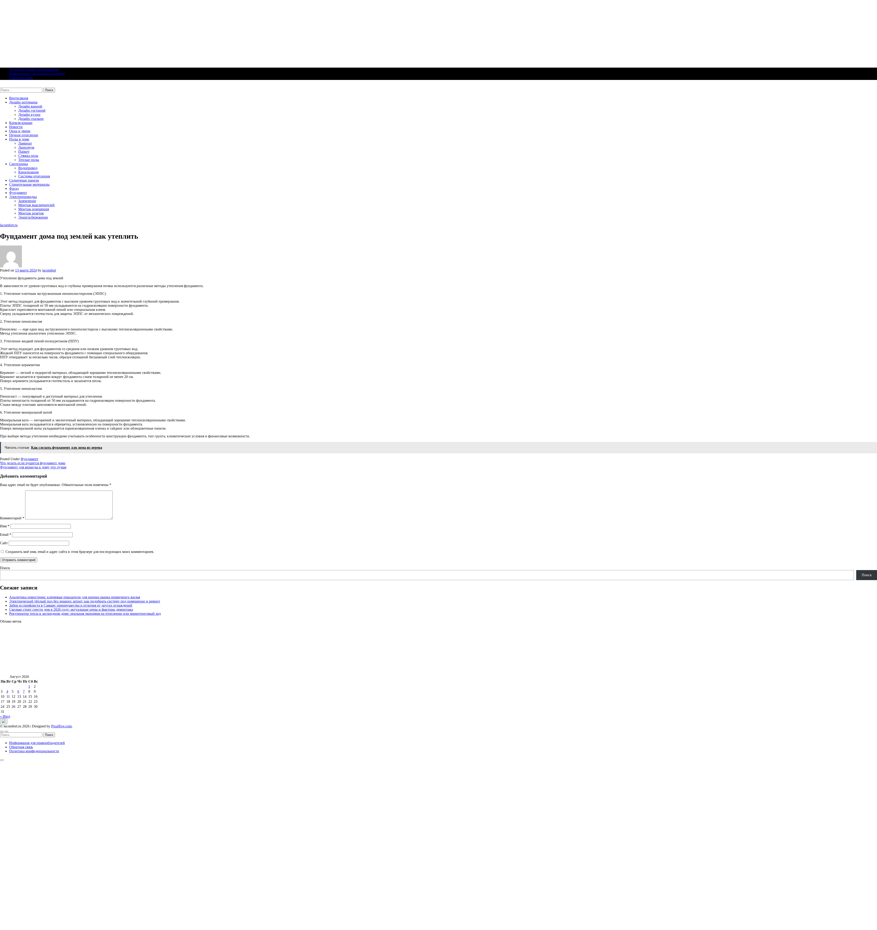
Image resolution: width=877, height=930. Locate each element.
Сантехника (18, 164)
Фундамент (18, 193)
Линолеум (26, 147)
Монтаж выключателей (36, 205)
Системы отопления (34, 176)
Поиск (5, 568)
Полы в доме (19, 139)
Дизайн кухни (29, 114)
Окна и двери (19, 131)
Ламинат (25, 143)
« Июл (5, 716)
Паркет (23, 151)
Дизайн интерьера (23, 102)
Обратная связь (21, 78)
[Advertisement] (137, 32)
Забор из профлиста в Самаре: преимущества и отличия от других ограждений (70, 605)
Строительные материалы (29, 184)
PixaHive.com (61, 726)
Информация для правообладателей (37, 74)
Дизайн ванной (30, 106)
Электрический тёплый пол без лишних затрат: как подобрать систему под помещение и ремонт (84, 601)
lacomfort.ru (9, 85)
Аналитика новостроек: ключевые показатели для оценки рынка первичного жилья (74, 597)
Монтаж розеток (31, 213)
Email (5, 534)
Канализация (28, 172)
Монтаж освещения (33, 209)
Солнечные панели (24, 180)
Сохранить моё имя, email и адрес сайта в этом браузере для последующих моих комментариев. (79, 552)
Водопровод (27, 168)
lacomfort (49, 270)
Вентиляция (18, 98)
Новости (16, 127)
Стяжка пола (28, 156)
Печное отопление (23, 135)
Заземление (27, 201)
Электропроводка (23, 197)
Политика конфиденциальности (34, 69)
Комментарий (12, 518)
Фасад (14, 188)
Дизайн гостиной (31, 110)
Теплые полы (28, 160)
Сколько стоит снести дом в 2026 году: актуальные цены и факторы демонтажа (71, 609)
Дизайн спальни (31, 119)
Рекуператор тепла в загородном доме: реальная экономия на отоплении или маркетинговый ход (85, 614)
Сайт (4, 543)
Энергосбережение (33, 217)
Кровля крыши (20, 123)
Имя (4, 526)
